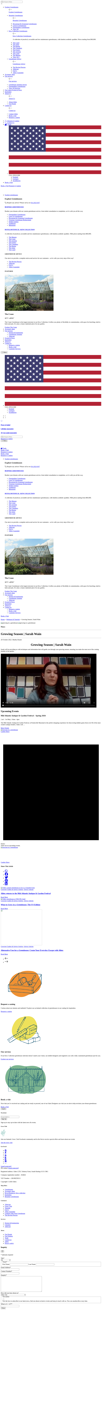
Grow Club (8, 1206)
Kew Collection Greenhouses (18, 31)
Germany (16, 179)
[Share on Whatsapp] (6, 871)
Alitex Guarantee (18, 73)
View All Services (14, 88)
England (15, 177)
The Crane (16, 53)
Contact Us (10, 123)
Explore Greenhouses (11, 7)
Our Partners (9, 1236)
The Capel (16, 43)
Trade (9, 124)
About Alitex (13, 102)
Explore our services (7, 1059)
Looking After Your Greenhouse (15, 1213)
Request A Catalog (13, 121)
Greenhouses (9, 1189)
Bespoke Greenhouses (16, 15)
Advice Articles (28, 889)
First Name (5, 1264)
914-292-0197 (35, 203)
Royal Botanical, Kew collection (15, 1193)
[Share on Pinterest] (6, 881)
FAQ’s (15, 71)
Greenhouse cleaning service (18, 84)
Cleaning (7, 1225)
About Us (8, 93)
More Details (5, 728)
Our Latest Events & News (13, 90)
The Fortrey (16, 50)
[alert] (51, 790)
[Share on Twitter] (6, 878)
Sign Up (4, 1119)
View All (15, 29)
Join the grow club (6, 1142)
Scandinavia (16, 181)
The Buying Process (19, 67)
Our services (9, 76)
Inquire (3, 1109)
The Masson (17, 55)
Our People (12, 104)
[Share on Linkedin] (6, 884)
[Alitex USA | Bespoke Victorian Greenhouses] (11, 191)
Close (3, 1308)
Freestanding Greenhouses (21, 27)
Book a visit (12, 116)
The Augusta (17, 52)
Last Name (32, 1264)
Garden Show (5, 731)
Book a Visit (9, 182)
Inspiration (8, 92)
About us (8, 341)
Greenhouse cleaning (15, 334)
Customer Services (15, 349)
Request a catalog (14, 117)
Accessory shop (10, 74)
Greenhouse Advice (15, 59)
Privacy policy (9, 1243)
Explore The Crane (11, 327)
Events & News (10, 338)
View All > (16, 57)
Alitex (7, 1241)
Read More (4, 897)
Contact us (8, 105)
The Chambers (17, 48)
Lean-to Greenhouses (19, 26)
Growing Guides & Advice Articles (12, 889)
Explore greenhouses (11, 195)
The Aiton (16, 44)
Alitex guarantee (10, 1212)
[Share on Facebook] (6, 875)
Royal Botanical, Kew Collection (20, 229)
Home (3, 619)
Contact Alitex (13, 114)
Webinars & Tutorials (13, 619)
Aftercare (16, 69)
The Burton (16, 46)
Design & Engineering (16, 332)
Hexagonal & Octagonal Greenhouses (25, 24)
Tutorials (7, 1208)
